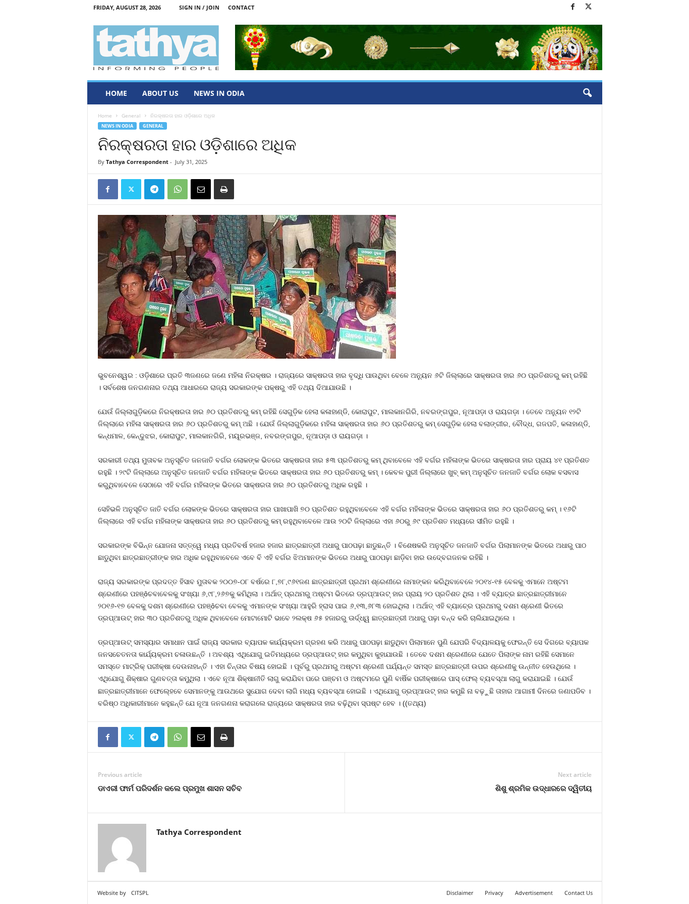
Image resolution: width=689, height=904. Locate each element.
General (131, 115)
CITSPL (140, 892)
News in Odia (219, 93)
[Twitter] (589, 7)
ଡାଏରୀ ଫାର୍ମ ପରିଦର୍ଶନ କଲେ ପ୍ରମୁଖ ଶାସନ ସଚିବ (170, 788)
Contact (241, 7)
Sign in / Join (199, 7)
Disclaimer (459, 892)
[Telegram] (154, 189)
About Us (160, 93)
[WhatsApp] (177, 189)
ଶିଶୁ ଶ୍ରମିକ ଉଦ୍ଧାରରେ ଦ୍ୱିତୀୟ (543, 788)
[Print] (224, 189)
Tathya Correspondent (137, 161)
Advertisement (534, 892)
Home (116, 93)
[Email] (201, 189)
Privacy (494, 892)
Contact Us (578, 892)
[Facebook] (573, 7)
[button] (587, 93)
